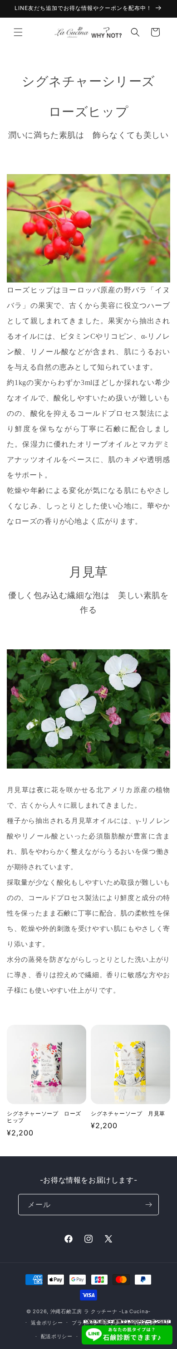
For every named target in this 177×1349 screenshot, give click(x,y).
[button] (18, 32)
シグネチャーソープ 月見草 (128, 1113)
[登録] (148, 1204)
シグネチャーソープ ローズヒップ (44, 1117)
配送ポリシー (57, 1336)
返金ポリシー (47, 1323)
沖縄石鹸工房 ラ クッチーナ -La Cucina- (100, 1311)
